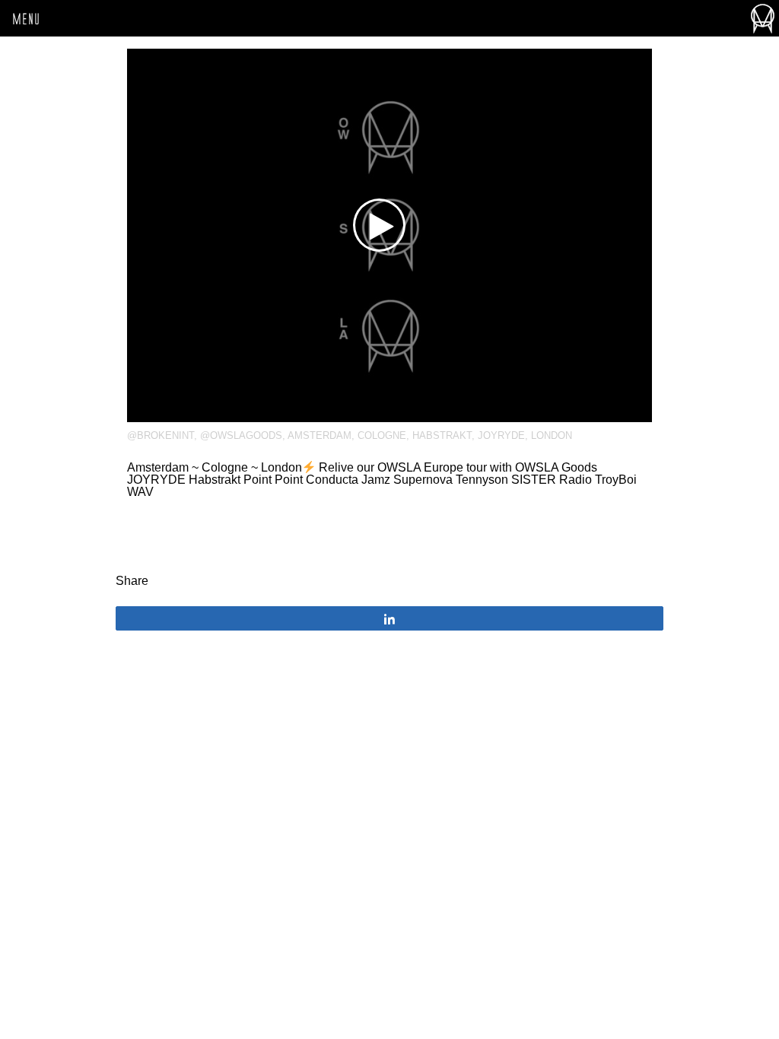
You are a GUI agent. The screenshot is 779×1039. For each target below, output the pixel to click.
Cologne (382, 435)
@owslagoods (241, 435)
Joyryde (501, 435)
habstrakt (442, 435)
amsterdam (319, 435)
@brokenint (160, 435)
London (551, 435)
